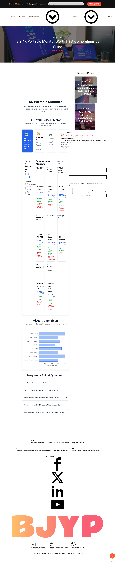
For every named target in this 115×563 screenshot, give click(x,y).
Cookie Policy (94, 451)
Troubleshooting (62, 451)
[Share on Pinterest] (87, 135)
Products (22, 17)
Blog (110, 17)
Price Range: (27, 172)
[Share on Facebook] (67, 135)
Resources (74, 17)
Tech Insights (42, 451)
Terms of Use (85, 451)
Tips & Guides (51, 451)
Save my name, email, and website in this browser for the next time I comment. (85, 184)
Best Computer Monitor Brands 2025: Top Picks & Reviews (86, 89)
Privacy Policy (76, 451)
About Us (34, 443)
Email (66, 174)
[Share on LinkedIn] (82, 135)
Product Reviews (57, 51)
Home (13, 17)
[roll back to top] (112, 561)
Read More (85, 98)
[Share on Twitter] (72, 135)
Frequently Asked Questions (55, 443)
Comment (68, 146)
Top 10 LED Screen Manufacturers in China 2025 (85, 116)
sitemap (80, 553)
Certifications (41, 443)
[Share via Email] (77, 135)
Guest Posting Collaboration (74, 443)
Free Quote (94, 4)
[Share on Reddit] (93, 135)
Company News (21, 451)
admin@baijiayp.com (18, 4)
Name (67, 167)
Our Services (34, 17)
